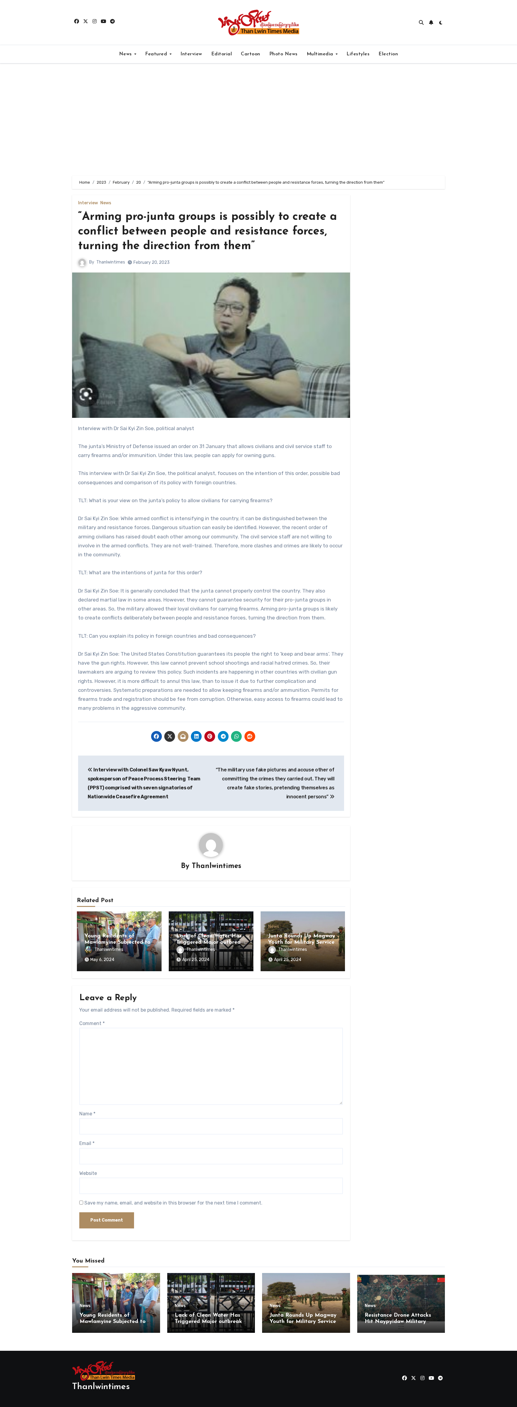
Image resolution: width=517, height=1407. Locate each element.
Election (388, 54)
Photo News (283, 54)
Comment (92, 1023)
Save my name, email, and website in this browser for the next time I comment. (173, 1203)
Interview (191, 54)
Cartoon (250, 54)
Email (87, 1143)
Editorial (221, 54)
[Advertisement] (258, 120)
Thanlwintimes (110, 262)
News (126, 54)
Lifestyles (357, 54)
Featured (157, 54)
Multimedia (321, 54)
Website (88, 1173)
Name (87, 1114)
